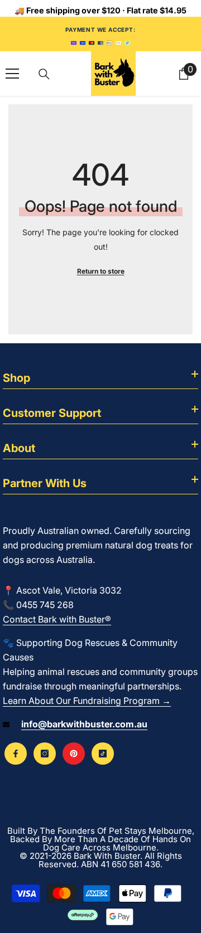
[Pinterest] (74, 753)
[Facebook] (15, 753)
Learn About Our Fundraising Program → (87, 700)
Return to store (101, 271)
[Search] (44, 74)
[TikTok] (103, 753)
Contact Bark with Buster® (57, 619)
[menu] (12, 73)
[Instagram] (45, 753)
